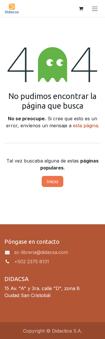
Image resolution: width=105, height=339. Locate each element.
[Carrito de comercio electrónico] (81, 8)
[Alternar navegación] (95, 8)
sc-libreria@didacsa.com (41, 252)
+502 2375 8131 (31, 261)
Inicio (52, 181)
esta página (85, 125)
